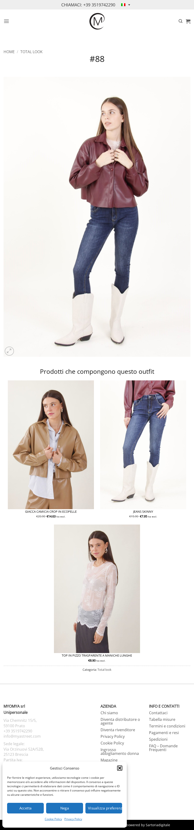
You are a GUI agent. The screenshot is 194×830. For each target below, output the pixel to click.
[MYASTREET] (97, 21)
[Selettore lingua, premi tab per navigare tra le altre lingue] (126, 5)
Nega (64, 808)
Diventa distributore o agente (120, 721)
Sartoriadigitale (158, 825)
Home (9, 51)
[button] (119, 768)
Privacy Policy (73, 819)
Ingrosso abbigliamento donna (120, 751)
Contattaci (158, 712)
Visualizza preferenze (105, 808)
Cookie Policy (53, 819)
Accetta (25, 808)
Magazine (109, 760)
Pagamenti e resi (164, 732)
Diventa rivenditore (118, 729)
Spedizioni (158, 739)
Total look (31, 51)
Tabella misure (162, 719)
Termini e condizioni (167, 726)
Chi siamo (109, 712)
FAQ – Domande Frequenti (163, 747)
